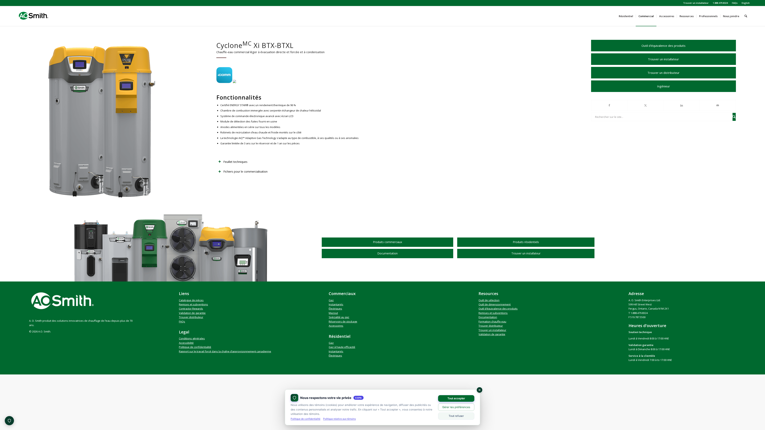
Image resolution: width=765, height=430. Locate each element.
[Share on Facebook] (609, 105)
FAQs (735, 2)
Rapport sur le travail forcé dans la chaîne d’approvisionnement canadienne (225, 351)
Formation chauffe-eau (492, 321)
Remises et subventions (193, 304)
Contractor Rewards (191, 308)
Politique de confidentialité (195, 347)
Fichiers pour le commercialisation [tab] (245, 171)
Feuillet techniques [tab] (235, 162)
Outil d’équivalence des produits (498, 308)
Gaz (331, 300)
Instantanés (336, 304)
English (746, 2)
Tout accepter (456, 398)
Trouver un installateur (696, 2)
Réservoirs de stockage (343, 321)
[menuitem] (696, 3)
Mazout (333, 313)
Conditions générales (192, 338)
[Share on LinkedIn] (681, 105)
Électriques (335, 308)
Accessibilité (186, 343)
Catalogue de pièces (191, 300)
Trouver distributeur (191, 317)
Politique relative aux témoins (339, 418)
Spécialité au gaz (339, 317)
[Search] (746, 16)
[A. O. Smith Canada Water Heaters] (40, 16)
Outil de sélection (489, 300)
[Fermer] (479, 390)
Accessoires (336, 325)
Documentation (488, 317)
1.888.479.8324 (720, 2)
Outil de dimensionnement (495, 304)
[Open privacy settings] (9, 420)
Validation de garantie (192, 313)
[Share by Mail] (718, 105)
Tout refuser (456, 415)
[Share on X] (645, 105)
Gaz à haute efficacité (342, 347)
